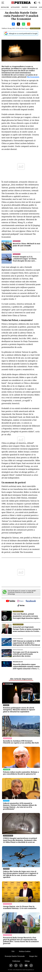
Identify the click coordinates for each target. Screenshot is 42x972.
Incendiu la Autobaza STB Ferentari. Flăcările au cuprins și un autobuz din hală (21, 742)
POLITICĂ (25, 7)
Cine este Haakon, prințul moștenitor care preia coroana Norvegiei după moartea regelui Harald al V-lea (26, 616)
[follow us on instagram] (20, 601)
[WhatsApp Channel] (31, 965)
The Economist (33, 77)
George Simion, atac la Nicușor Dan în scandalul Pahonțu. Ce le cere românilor (19, 907)
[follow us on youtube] (10, 601)
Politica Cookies (24, 951)
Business (6, 869)
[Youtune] (26, 965)
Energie (6, 705)
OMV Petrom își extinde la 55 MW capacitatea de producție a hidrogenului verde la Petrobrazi (26, 643)
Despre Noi (33, 956)
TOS (13, 951)
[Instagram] (15, 965)
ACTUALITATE (15, 7)
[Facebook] (10, 965)
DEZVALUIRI (5, 7)
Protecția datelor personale (15, 956)
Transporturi (8, 835)
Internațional (35, 28)
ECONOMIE (7, 769)
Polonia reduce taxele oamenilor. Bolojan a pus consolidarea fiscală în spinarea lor (21, 773)
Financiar (33, 7)
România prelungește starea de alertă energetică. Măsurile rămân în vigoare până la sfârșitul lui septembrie (19, 710)
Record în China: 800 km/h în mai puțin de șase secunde (26, 245)
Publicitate (16, 961)
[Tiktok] (21, 965)
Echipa (27, 961)
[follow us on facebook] (31, 601)
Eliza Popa (24, 28)
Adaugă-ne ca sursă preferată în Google (23, 33)
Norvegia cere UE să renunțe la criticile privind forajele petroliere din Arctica (25, 654)
